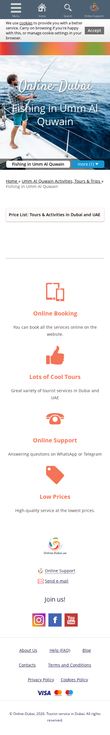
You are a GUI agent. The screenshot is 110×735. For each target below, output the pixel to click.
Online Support (94, 16)
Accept (94, 30)
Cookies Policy (74, 679)
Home (42, 16)
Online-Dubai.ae (55, 553)
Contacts (27, 665)
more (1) (86, 164)
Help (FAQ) (60, 650)
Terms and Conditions (69, 665)
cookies (26, 23)
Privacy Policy (41, 679)
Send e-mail (56, 581)
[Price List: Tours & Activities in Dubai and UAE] (55, 214)
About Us (28, 650)
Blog (86, 650)
